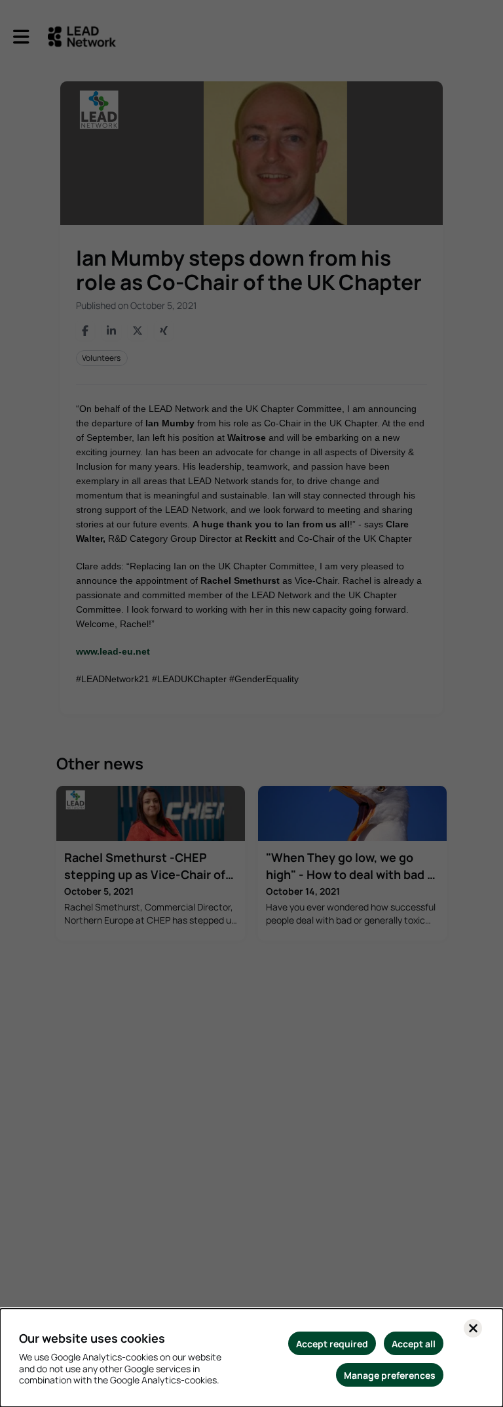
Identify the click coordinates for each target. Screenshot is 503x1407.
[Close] (473, 1328)
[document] (251, 1358)
